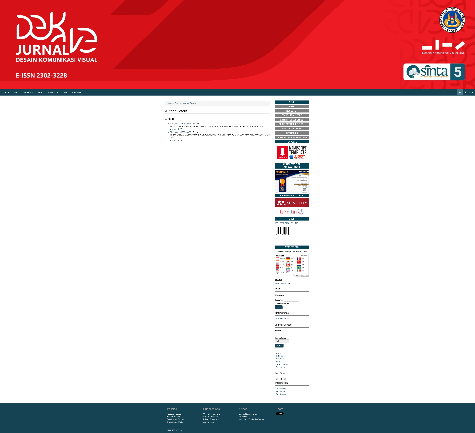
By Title (279, 361)
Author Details (189, 103)
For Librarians (281, 394)
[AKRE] (292, 181)
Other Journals (282, 364)
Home (6, 92)
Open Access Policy (175, 422)
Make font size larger (285, 379)
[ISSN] (282, 231)
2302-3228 (284, 223)
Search (178, 103)
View (278, 319)
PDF (180, 129)
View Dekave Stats (283, 283)
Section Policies (173, 416)
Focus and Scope (174, 414)
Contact (65, 92)
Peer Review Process (176, 419)
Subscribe (284, 319)
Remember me (283, 303)
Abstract (174, 129)
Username (279, 295)
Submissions (52, 92)
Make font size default (281, 379)
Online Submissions (211, 414)
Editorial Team (28, 92)
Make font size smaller (277, 379)
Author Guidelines (211, 416)
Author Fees (208, 422)
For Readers (281, 388)
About (15, 92)
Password (279, 300)
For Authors (281, 391)
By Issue (279, 356)
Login (469, 92)
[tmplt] (292, 153)
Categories (77, 92)
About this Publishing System (251, 419)
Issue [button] (40, 92)
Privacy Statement (211, 419)
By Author (280, 359)
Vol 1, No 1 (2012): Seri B (180, 123)
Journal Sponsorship (248, 414)
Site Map (243, 416)
